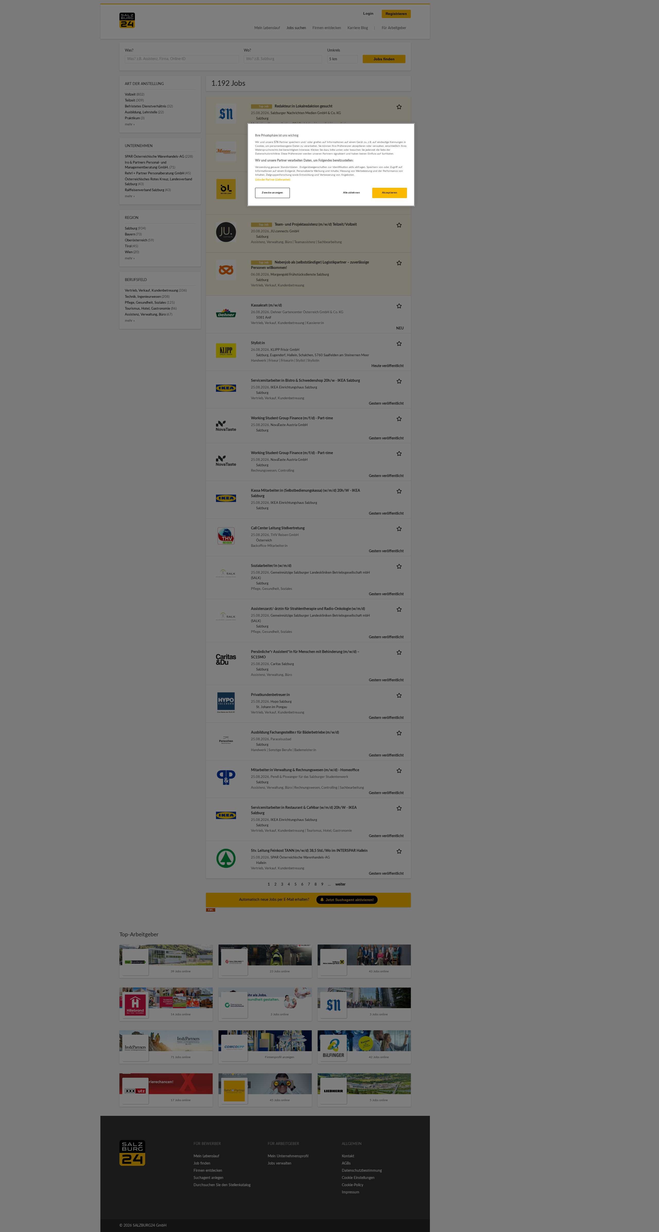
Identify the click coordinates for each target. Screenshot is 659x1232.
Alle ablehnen (351, 192)
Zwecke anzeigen (272, 192)
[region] (331, 164)
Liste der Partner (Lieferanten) (272, 180)
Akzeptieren (389, 192)
